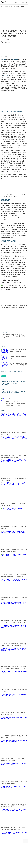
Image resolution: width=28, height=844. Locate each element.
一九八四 (3, 373)
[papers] (21, 2)
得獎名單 (7, 6)
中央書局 (14, 371)
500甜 (17, 6)
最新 (2, 6)
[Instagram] (18, 2)
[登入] (23, 2)
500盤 (13, 6)
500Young (23, 6)
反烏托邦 (20, 371)
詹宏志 (2, 371)
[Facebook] (16, 2)
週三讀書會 (8, 371)
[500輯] (4, 2)
